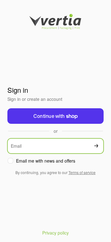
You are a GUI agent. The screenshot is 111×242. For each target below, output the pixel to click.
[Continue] (96, 146)
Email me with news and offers (45, 161)
